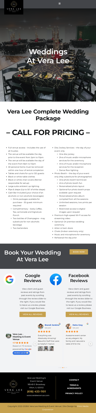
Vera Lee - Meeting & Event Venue (22, 337)
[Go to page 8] (66, 367)
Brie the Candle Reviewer (80, 325)
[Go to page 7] (64, 367)
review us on (20, 353)
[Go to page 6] (62, 367)
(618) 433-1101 (36, 391)
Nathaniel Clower (52, 325)
